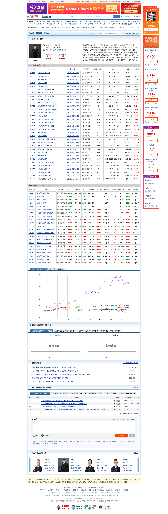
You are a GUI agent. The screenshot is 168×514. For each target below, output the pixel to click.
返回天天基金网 (84, 2)
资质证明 (51, 490)
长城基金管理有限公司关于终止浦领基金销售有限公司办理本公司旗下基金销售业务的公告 (73, 410)
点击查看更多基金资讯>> (130, 363)
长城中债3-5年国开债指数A (46, 142)
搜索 (116, 16)
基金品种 (36, 24)
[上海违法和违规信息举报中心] (90, 507)
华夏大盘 (41, 28)
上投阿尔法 (83, 28)
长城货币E (100, 468)
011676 (32, 119)
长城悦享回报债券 (76, 468)
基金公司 (130, 16)
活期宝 (118, 21)
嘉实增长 (48, 28)
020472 (32, 103)
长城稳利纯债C (42, 136)
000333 (32, 172)
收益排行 (125, 24)
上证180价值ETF (121, 28)
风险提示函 (100, 490)
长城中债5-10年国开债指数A (46, 129)
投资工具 (68, 21)
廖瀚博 (125, 459)
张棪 (31, 65)
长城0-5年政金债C (43, 103)
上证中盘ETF (92, 28)
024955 (32, 86)
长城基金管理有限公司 (59, 50)
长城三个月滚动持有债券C (46, 93)
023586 (32, 89)
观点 (95, 21)
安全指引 (75, 490)
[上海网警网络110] (63, 507)
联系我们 (67, 490)
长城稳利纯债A (42, 132)
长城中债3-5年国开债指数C (46, 139)
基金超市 (112, 24)
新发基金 (43, 24)
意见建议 (109, 490)
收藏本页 (137, 16)
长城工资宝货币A (102, 465)
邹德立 (99, 459)
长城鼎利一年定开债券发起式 (47, 112)
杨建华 (46, 459)
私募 (61, 24)
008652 (32, 146)
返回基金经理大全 (134, 33)
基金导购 (118, 24)
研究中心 (59, 490)
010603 (32, 129)
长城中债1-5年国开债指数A (46, 122)
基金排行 (49, 21)
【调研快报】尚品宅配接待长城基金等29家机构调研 (49, 378)
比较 (79, 21)
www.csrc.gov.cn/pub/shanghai (93, 498)
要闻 (91, 21)
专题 (103, 21)
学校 (98, 21)
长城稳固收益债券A (44, 172)
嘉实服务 (61, 28)
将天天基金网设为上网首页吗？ (73, 487)
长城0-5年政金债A (43, 99)
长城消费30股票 (49, 470)
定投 (54, 21)
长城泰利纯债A (42, 159)
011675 (32, 122)
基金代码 (124, 16)
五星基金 (137, 24)
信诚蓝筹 (136, 28)
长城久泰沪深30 (49, 465)
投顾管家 (43, 21)
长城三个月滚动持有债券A (46, 89)
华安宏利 (112, 28)
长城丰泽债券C (42, 76)
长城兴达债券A (42, 83)
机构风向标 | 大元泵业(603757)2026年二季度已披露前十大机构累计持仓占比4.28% (60, 374)
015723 (32, 116)
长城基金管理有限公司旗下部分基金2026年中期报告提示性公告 (64, 404)
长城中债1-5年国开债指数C (46, 119)
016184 (32, 112)
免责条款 (83, 490)
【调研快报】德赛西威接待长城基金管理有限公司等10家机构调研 (54, 367)
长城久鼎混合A (127, 468)
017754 (32, 106)
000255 (32, 175)
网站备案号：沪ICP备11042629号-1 (108, 501)
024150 (32, 79)
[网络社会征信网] (77, 507)
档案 (77, 73)
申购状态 (49, 24)
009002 (32, 156)
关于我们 (42, 490)
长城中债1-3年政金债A (45, 146)
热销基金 (131, 24)
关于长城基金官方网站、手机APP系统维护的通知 (58, 407)
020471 (32, 99)
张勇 (72, 459)
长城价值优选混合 (49, 468)
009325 (32, 139)
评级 (61, 21)
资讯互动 (86, 21)
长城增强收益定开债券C (45, 175)
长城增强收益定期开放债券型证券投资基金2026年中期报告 (62, 401)
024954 (32, 83)
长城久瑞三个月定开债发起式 (47, 162)
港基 (57, 21)
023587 (32, 96)
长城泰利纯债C (42, 156)
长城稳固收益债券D (44, 73)
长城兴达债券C (42, 86)
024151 (32, 76)
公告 (57, 24)
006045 (32, 162)
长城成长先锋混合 (128, 470)
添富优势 (106, 28)
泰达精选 (54, 28)
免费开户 (44, 2)
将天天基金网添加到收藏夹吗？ (94, 487)
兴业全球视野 (75, 28)
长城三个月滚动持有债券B (46, 96)
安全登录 (37, 2)
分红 (54, 24)
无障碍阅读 (126, 2)
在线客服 (117, 490)
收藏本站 (30, 2)
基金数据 (46, 16)
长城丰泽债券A (42, 79)
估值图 (69, 73)
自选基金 (112, 2)
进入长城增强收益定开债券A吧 (129, 413)
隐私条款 (91, 490)
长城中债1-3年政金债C (45, 149)
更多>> (136, 387)
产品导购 (102, 2)
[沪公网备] (104, 507)
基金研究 (86, 24)
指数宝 (124, 21)
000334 (32, 169)
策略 (91, 24)
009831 (32, 132)
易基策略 (67, 28)
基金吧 (99, 24)
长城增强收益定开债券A (45, 165)
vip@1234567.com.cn (79, 493)
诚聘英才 (125, 490)
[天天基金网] (33, 16)
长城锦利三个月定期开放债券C (47, 106)
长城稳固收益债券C (44, 169)
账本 (79, 24)
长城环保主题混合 (128, 465)
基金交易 (93, 2)
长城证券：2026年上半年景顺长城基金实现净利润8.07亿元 (52, 382)
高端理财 (137, 21)
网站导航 (136, 2)
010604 (32, 126)
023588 (32, 93)
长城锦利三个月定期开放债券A (47, 109)
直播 (103, 24)
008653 (32, 149)
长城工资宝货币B (102, 470)
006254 (32, 152)
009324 (32, 142)
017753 (32, 109)
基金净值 (36, 21)
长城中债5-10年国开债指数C (46, 126)
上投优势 (130, 28)
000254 (32, 165)
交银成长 (99, 28)
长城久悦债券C (42, 116)
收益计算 (74, 24)
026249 (32, 73)
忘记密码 (51, 2)
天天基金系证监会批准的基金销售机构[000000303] (67, 495)
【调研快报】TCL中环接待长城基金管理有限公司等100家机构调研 (54, 371)
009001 (32, 159)
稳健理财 (131, 21)
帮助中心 (119, 2)
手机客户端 (61, 2)
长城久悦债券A (42, 152)
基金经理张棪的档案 (39, 33)
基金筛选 (68, 24)
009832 (32, 136)
